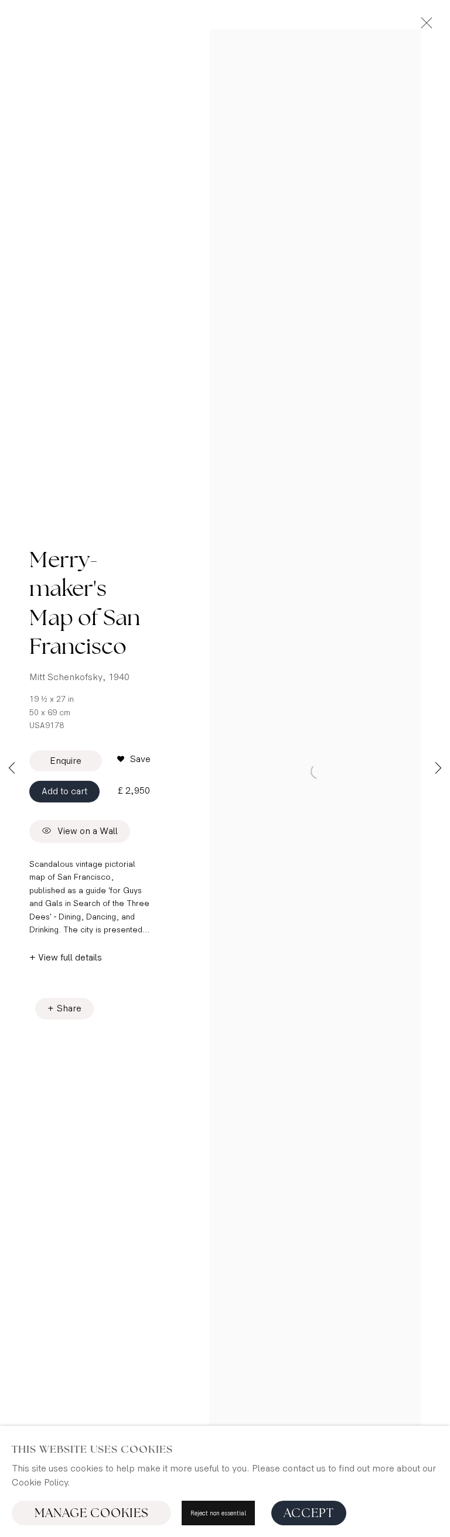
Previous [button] (11, 768)
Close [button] (423, 26)
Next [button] (438, 768)
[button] (134, 759)
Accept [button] (309, 1513)
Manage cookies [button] (92, 1513)
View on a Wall (87, 832)
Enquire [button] (65, 761)
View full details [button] (70, 957)
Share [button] (69, 1008)
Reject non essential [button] (218, 1513)
